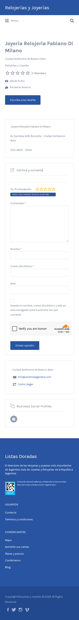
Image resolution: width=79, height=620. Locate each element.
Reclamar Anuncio (20, 87)
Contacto (10, 512)
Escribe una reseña (22, 100)
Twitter (14, 609)
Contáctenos (13, 560)
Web (13, 283)
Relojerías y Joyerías (27, 7)
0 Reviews (38, 73)
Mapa (8, 540)
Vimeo (27, 609)
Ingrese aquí (50, 485)
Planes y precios (14, 553)
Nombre (15, 249)
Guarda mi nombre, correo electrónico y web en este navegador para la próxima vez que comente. (38, 310)
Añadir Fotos (17, 81)
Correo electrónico (22, 266)
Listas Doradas (21, 456)
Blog (8, 567)
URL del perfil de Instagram (13, 419)
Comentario (18, 203)
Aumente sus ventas (17, 546)
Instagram (20, 609)
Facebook (8, 609)
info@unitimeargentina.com (34, 376)
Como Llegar (25, 384)
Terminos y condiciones (19, 519)
